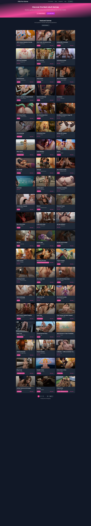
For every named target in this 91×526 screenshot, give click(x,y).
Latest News (51, 13)
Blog (65, 1)
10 (47, 396)
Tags (56, 1)
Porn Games (50, 1)
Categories (61, 1)
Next (50, 396)
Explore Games (42, 13)
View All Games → (45, 25)
